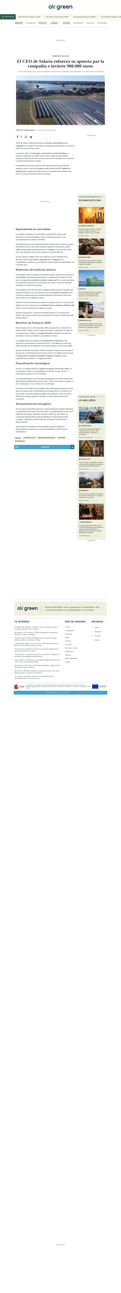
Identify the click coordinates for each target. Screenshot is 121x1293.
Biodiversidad (78, 23)
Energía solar (29, 437)
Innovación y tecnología (42, 23)
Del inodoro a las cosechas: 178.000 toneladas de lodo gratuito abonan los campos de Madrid (57, 17)
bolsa (46, 250)
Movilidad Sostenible (66, 23)
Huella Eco (90, 23)
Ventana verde (102, 23)
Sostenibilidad (31, 23)
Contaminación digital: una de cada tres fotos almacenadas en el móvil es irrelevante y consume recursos (91, 325)
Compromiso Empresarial (19, 23)
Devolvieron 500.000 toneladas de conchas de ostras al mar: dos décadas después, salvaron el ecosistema (90, 431)
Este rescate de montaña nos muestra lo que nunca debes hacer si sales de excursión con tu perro (91, 495)
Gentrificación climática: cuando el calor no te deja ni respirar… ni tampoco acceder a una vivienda (30, 17)
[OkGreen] (60, 7)
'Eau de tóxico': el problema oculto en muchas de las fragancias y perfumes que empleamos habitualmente (91, 464)
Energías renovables (55, 23)
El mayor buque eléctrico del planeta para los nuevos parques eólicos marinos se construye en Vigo (85, 17)
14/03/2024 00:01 (28, 130)
